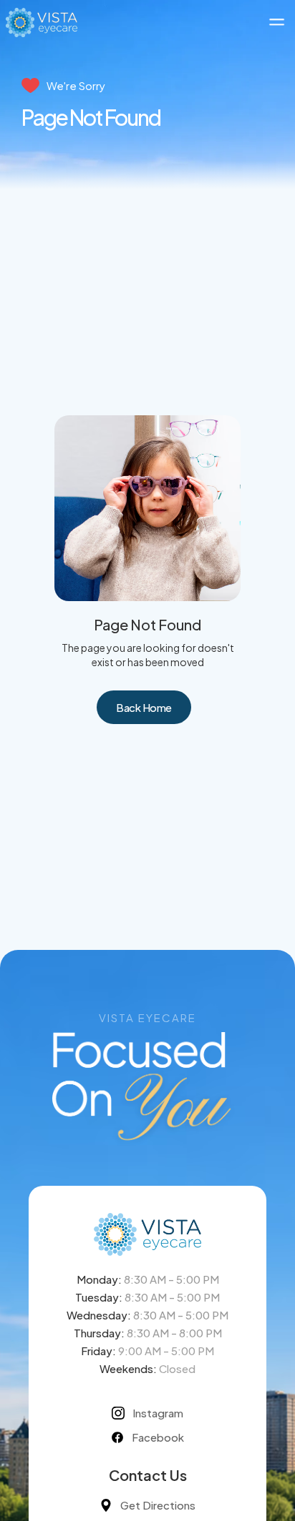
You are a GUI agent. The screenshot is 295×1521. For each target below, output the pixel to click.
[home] (41, 22)
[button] (276, 22)
